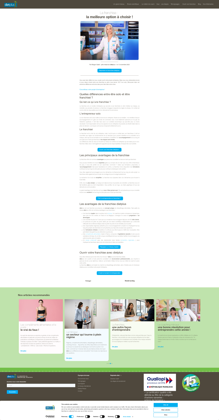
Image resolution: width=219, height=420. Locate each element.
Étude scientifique (133, 4)
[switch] (87, 416)
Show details (127, 416)
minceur (110, 213)
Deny (165, 415)
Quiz (158, 4)
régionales (131, 240)
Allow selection (165, 410)
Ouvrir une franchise (188, 4)
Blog (199, 4)
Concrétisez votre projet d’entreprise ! (92, 89)
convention (124, 240)
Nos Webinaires (208, 4)
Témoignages (175, 4)
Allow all (165, 405)
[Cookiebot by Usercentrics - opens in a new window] (50, 416)
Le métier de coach (148, 4)
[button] (100, 281)
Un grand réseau (118, 4)
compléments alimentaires (93, 234)
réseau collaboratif (91, 240)
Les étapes (165, 4)
